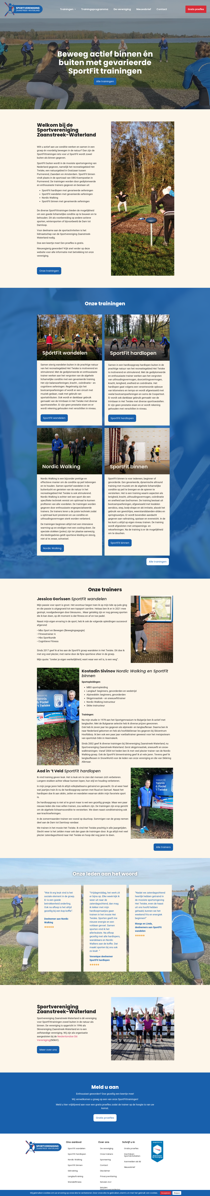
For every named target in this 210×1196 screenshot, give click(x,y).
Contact (162, 9)
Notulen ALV (105, 1182)
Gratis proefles (131, 1148)
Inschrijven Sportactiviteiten (132, 1155)
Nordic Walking (75, 1159)
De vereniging (122, 9)
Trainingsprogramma (94, 9)
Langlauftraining (75, 1176)
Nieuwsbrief (143, 9)
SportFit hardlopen (77, 1154)
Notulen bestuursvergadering (110, 1188)
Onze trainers (106, 1154)
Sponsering (105, 1159)
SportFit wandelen (76, 1148)
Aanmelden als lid (132, 1161)
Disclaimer (105, 1170)
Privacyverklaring (108, 1176)
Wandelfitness (74, 1182)
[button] (67, 9)
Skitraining (73, 1170)
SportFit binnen (75, 1165)
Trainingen (66, 9)
